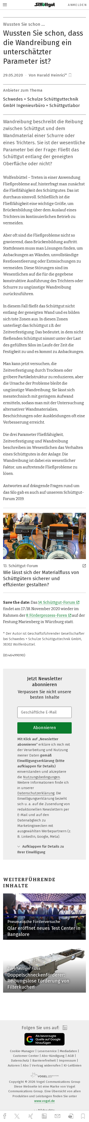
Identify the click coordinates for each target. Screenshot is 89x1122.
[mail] (58, 1116)
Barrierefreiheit (44, 1060)
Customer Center (26, 1056)
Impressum (68, 1060)
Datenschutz (20, 1060)
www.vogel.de (44, 1101)
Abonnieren (44, 727)
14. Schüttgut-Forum (56, 602)
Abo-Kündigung (54, 1056)
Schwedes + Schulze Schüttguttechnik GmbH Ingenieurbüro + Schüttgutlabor (41, 102)
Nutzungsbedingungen (41, 777)
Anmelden (77, 5)
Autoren (14, 1065)
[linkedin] (44, 1116)
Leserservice (47, 1051)
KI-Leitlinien (72, 1065)
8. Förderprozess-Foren (46, 615)
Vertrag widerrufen (46, 1065)
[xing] (31, 1116)
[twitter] (17, 1116)
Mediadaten (69, 1051)
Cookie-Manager (22, 1051)
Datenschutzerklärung (35, 793)
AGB (71, 1056)
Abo (26, 1065)
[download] (71, 1116)
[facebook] (5, 1116)
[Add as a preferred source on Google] (44, 1039)
